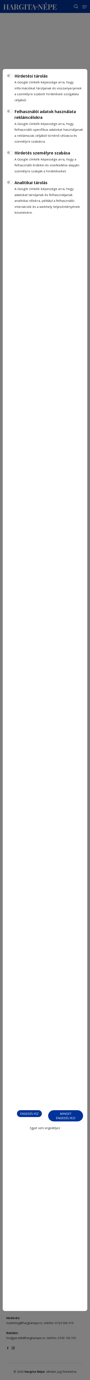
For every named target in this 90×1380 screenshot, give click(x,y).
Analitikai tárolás (31, 182)
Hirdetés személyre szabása (42, 153)
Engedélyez (29, 1114)
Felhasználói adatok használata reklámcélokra (45, 114)
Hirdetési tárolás (31, 76)
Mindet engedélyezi (65, 1116)
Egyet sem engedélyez (45, 1128)
